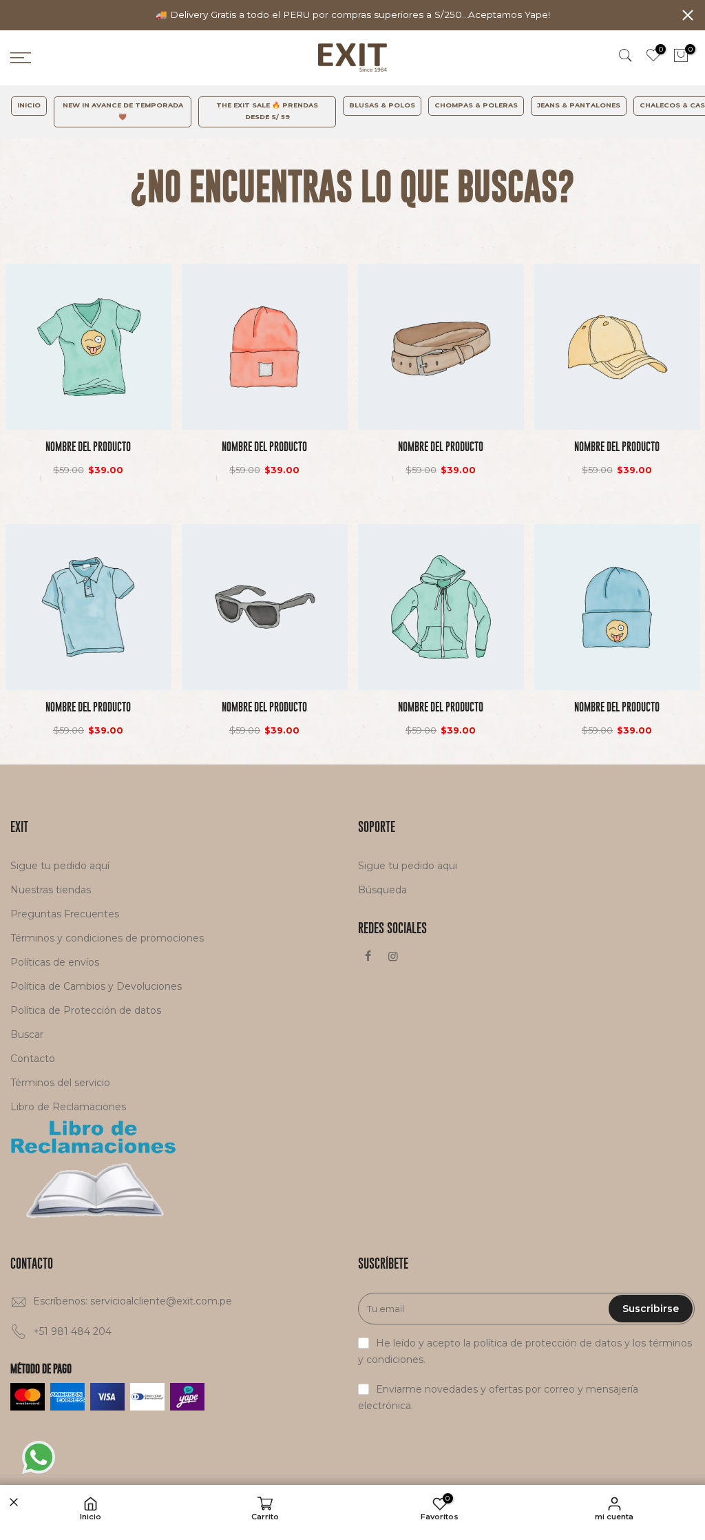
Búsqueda (382, 890)
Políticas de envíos (54, 962)
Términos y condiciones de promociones (107, 938)
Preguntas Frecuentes (64, 914)
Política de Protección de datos (85, 1010)
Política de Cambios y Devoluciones (96, 986)
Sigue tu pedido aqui (407, 866)
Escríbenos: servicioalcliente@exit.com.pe (132, 1301)
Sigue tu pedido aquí (59, 866)
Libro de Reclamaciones (68, 1107)
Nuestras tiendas (50, 890)
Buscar (26, 1034)
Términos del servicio (60, 1082)
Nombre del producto (88, 446)
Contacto (32, 1058)
